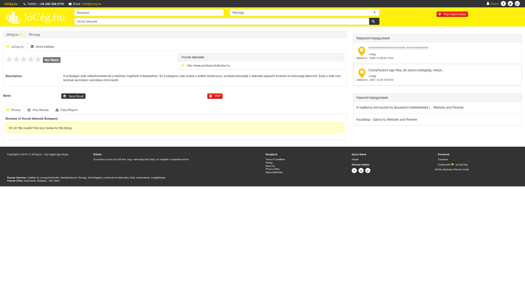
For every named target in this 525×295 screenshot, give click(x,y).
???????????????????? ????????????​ (398, 48)
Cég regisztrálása (454, 14)
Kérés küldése (45, 46)
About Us (270, 165)
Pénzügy (82, 177)
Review (16, 110)
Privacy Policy (273, 168)
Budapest (42, 180)
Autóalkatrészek (68, 177)
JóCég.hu (12, 34)
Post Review (41, 110)
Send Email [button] (76, 96)
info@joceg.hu (92, 4)
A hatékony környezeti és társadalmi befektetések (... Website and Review (409, 107)
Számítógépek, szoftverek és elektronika (108, 177)
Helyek (355, 159)
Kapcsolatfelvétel (274, 172)
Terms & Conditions (275, 159)
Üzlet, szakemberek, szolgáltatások (147, 177)
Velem (57, 180)
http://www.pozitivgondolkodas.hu (208, 65)
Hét (50, 180)
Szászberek (30, 180)
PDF (217, 96)
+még (372, 54)
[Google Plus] (517, 4)
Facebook (443, 159)
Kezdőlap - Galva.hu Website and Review (386, 119)
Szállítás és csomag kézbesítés (43, 177)
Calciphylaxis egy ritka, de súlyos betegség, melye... (406, 70)
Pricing (269, 162)
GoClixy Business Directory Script (452, 169)
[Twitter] (510, 4)
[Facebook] (503, 4)
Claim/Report (69, 110)
